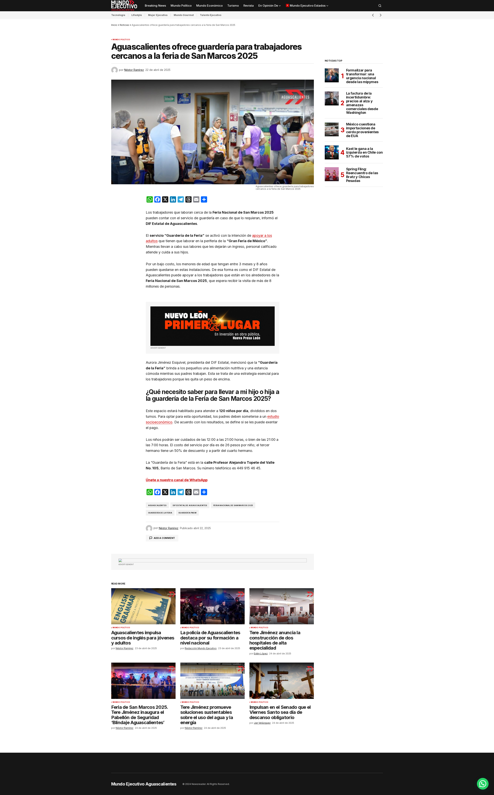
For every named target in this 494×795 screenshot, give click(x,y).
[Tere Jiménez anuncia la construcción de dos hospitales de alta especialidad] (281, 606)
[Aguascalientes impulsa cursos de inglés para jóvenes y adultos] (143, 606)
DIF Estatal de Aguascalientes (190, 505)
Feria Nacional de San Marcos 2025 (233, 505)
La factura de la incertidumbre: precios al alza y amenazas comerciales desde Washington (362, 103)
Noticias (124, 24)
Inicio (114, 24)
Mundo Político (121, 40)
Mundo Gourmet (184, 15)
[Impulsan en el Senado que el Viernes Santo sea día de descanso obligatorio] (281, 681)
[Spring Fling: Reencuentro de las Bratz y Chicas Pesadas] (332, 174)
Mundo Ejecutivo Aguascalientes (143, 783)
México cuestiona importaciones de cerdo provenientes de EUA (362, 130)
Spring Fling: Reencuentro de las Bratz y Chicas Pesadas (362, 175)
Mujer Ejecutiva (158, 15)
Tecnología (118, 15)
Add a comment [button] (164, 538)
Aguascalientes (157, 505)
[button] (380, 5)
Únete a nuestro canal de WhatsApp (176, 480)
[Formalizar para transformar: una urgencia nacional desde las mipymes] (332, 75)
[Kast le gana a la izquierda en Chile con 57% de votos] (332, 152)
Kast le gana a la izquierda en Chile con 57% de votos (364, 152)
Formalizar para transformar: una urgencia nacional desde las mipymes (362, 76)
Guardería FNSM (187, 513)
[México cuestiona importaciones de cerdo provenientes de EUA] (332, 129)
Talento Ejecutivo (210, 15)
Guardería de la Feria (160, 513)
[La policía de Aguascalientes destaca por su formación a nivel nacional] (212, 606)
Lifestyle (136, 15)
